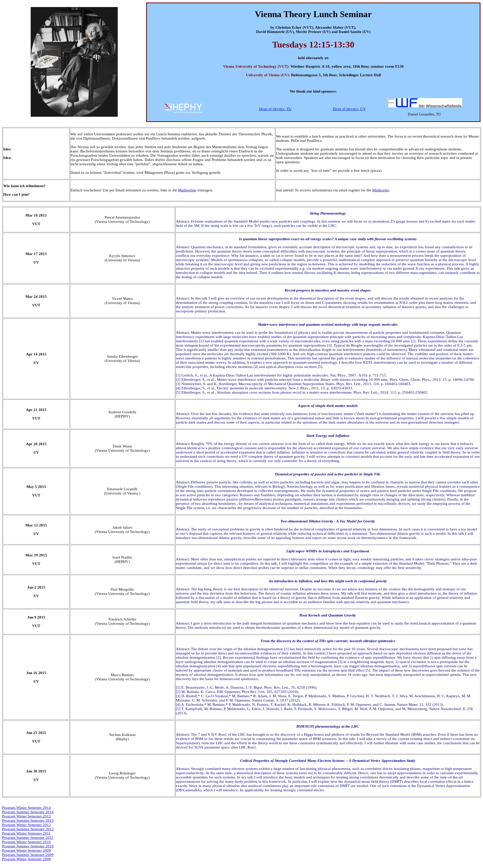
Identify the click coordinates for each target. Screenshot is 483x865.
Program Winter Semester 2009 (26, 850)
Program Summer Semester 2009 (28, 855)
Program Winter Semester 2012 (26, 825)
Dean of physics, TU (275, 109)
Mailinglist (380, 190)
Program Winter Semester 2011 (26, 833)
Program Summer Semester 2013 (28, 820)
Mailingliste (187, 190)
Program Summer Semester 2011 (27, 838)
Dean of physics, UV (349, 109)
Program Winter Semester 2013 (26, 816)
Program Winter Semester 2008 (26, 859)
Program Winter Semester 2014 (26, 808)
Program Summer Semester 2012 (28, 829)
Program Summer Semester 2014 (28, 812)
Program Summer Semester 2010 (28, 846)
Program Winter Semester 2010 (26, 842)
